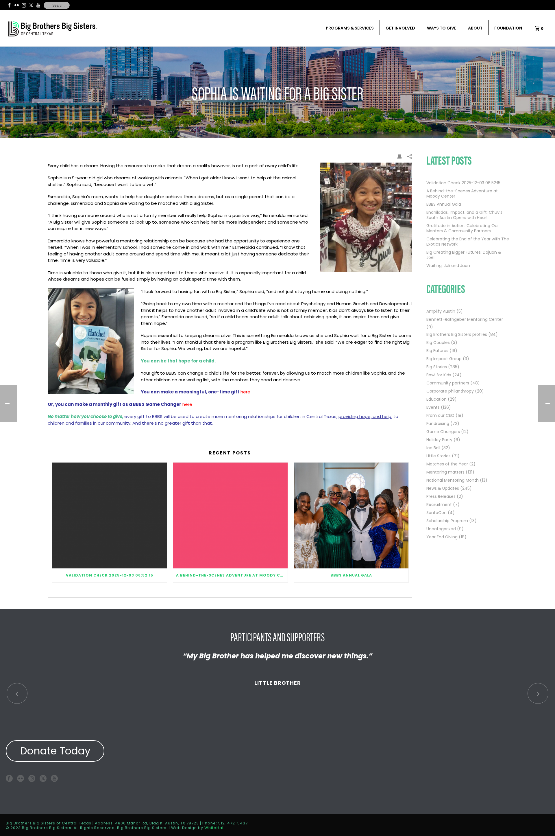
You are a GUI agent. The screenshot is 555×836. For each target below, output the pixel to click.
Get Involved (400, 28)
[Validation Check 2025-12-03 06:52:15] (109, 515)
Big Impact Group (444, 358)
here (245, 392)
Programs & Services (350, 28)
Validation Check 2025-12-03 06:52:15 (109, 575)
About (475, 28)
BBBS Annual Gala (351, 575)
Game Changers (443, 431)
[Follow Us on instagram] (31, 778)
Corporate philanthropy (450, 391)
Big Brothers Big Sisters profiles (456, 334)
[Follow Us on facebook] (9, 778)
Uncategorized (441, 528)
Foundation (508, 28)
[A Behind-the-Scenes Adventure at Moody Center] (230, 515)
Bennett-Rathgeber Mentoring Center (464, 319)
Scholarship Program (447, 520)
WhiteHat (214, 828)
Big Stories (436, 366)
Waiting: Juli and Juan (448, 265)
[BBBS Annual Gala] (351, 515)
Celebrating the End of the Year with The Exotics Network (467, 241)
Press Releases (441, 496)
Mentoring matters (445, 472)
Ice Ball (433, 447)
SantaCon (436, 512)
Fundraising (437, 423)
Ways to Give (441, 28)
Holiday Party (439, 439)
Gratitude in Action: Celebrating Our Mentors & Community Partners (462, 228)
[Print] (399, 156)
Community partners (447, 383)
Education (436, 399)
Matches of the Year (447, 464)
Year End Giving (442, 536)
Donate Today (55, 751)
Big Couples (438, 342)
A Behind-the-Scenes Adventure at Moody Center (232, 575)
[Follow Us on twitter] (43, 778)
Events (433, 407)
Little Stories (438, 455)
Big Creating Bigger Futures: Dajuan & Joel (463, 255)
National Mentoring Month (452, 480)
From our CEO (440, 415)
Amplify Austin (440, 311)
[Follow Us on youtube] (54, 778)
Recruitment (439, 504)
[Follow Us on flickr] (20, 778)
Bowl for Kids (438, 375)
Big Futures (437, 350)
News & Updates (442, 488)
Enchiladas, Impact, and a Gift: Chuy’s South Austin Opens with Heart (464, 215)
